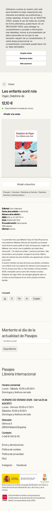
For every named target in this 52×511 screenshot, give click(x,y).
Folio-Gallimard (16, 208)
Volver (11, 84)
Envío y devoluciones (12, 444)
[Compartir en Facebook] (20, 298)
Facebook (22, 465)
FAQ (4, 458)
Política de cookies (11, 449)
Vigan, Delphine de (13, 96)
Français (6, 192)
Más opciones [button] (26, 63)
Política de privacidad (12, 454)
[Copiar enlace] (37, 298)
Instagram (7, 465)
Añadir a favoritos (26, 184)
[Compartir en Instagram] (5, 298)
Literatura (15, 192)
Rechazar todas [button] (26, 58)
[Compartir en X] (12, 298)
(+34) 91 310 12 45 (11, 436)
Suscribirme (10, 348)
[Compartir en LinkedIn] (27, 298)
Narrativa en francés (29, 192)
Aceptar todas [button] (26, 53)
